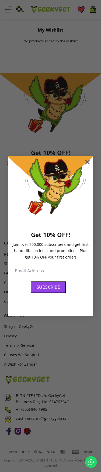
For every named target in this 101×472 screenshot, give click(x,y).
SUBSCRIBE (48, 287)
